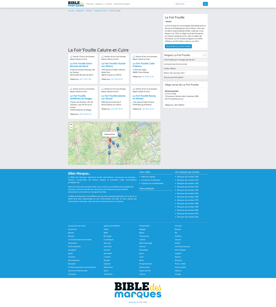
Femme (142, 246)
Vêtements (108, 274)
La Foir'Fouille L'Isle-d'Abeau (144, 65)
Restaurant (108, 267)
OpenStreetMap (155, 164)
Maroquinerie (73, 260)
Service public (180, 267)
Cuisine (142, 239)
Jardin (70, 253)
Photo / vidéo (180, 264)
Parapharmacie (145, 264)
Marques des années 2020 (187, 217)
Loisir (141, 257)
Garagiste (72, 250)
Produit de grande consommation (82, 267)
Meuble (107, 260)
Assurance (72, 229)
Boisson (71, 236)
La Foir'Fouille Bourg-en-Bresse (144, 97)
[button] (113, 143)
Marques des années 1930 (187, 187)
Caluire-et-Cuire (100, 10)
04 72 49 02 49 (117, 79)
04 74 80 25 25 (148, 76)
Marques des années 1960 (187, 197)
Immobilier (143, 250)
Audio (106, 229)
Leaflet (146, 164)
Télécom (178, 270)
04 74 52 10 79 (148, 109)
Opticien (107, 264)
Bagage (142, 229)
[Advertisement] (114, 30)
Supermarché (144, 270)
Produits (108, 4)
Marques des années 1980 (187, 203)
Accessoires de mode (76, 226)
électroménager (145, 243)
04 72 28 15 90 (85, 79)
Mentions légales (148, 177)
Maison (178, 257)
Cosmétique (109, 239)
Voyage (178, 274)
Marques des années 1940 (187, 190)
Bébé (106, 232)
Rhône (89, 10)
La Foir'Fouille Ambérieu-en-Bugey (81, 97)
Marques (90, 4)
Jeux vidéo (108, 253)
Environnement (74, 246)
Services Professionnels (77, 270)
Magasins (99, 4)
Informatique (180, 250)
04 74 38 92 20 (85, 114)
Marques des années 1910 (187, 180)
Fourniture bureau (182, 246)
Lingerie (178, 253)
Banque (178, 229)
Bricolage (107, 236)
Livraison (71, 257)
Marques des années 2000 (187, 210)
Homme (107, 250)
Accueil (71, 10)
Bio (176, 232)
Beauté (71, 232)
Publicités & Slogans (122, 4)
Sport (106, 270)
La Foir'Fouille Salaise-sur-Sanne (113, 97)
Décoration (72, 243)
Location (107, 257)
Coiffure (178, 236)
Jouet (141, 253)
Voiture (142, 274)
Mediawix (133, 302)
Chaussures (144, 236)
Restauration (144, 267)
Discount (107, 243)
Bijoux (141, 232)
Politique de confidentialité (152, 183)
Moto (141, 260)
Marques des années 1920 (187, 183)
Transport (72, 274)
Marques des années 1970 (187, 200)
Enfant (177, 243)
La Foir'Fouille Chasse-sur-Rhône (113, 65)
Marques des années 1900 (187, 177)
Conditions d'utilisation (150, 180)
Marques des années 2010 (187, 213)
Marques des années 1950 (187, 193)
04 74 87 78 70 (117, 109)
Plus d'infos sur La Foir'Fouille (178, 46)
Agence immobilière (112, 226)
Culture (178, 239)
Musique (178, 260)
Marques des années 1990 (187, 207)
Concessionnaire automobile (80, 239)
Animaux (178, 226)
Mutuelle (71, 264)
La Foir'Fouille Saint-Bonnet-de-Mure (81, 65)
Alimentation (144, 226)
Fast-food (107, 246)
